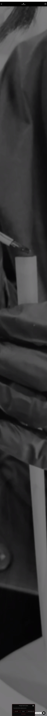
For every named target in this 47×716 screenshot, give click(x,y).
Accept (16, 711)
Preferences (31, 711)
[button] (33, 705)
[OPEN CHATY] (43, 713)
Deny (23, 711)
